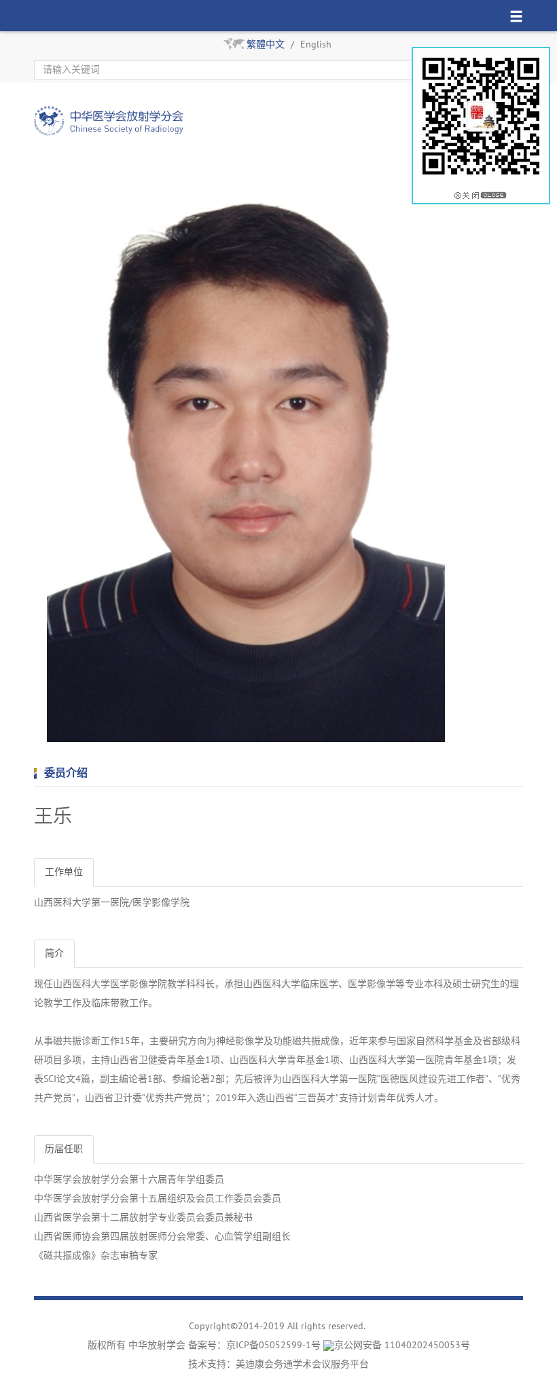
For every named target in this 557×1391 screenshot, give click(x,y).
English (315, 44)
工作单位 (64, 872)
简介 (54, 953)
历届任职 (64, 1149)
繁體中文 (266, 44)
